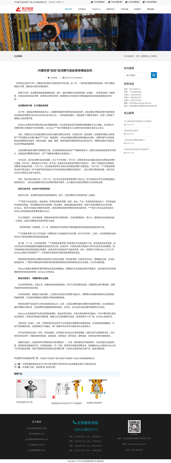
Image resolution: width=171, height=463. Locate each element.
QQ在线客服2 (116, 2)
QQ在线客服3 (134, 2)
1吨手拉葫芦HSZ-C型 (24, 402)
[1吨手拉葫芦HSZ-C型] (31, 388)
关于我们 (81, 9)
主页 (137, 56)
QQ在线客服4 (151, 2)
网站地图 (150, 9)
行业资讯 (153, 56)
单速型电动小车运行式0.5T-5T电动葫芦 (66, 403)
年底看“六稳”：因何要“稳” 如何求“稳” (39, 367)
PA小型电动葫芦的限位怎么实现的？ (138, 121)
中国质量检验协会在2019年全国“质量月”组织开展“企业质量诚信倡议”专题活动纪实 (59, 364)
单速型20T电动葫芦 (94, 403)
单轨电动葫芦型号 (131, 130)
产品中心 (96, 9)
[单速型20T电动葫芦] (97, 389)
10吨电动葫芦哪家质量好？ (134, 140)
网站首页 (68, 9)
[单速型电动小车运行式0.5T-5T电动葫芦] (67, 389)
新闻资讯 (110, 9)
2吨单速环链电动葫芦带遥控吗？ (137, 149)
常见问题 (124, 9)
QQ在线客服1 (99, 2)
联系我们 (137, 9)
